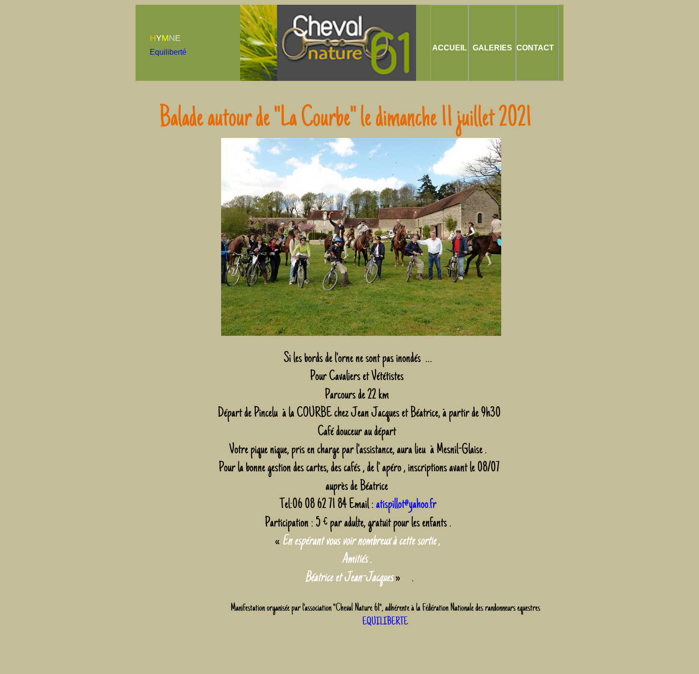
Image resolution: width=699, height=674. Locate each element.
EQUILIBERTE (385, 621)
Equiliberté (168, 52)
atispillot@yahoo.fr (407, 504)
